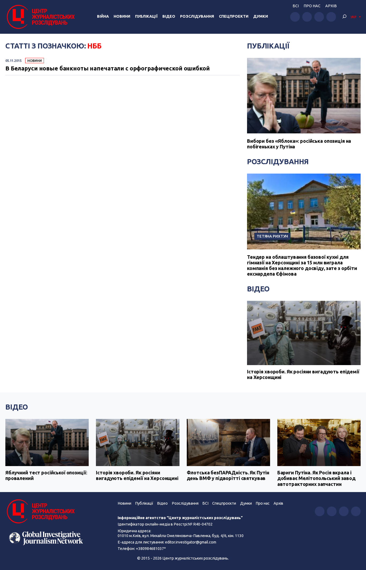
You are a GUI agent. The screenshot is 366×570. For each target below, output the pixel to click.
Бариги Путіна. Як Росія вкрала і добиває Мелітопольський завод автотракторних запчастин (316, 478)
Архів (331, 6)
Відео (168, 16)
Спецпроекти (233, 16)
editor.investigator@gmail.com (190, 542)
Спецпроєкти (224, 503)
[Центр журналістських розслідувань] (40, 17)
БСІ (296, 6)
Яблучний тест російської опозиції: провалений (46, 475)
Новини (122, 16)
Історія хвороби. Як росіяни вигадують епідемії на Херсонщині (303, 374)
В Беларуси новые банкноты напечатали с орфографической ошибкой (107, 69)
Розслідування (197, 16)
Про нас (312, 6)
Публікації (146, 16)
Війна (103, 16)
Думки (260, 16)
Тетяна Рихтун (272, 236)
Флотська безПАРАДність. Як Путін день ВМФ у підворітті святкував (228, 475)
